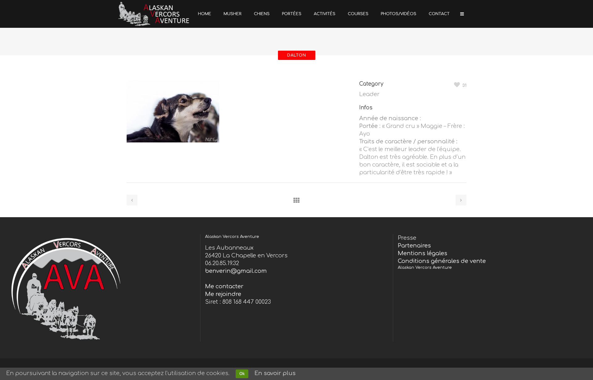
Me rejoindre (223, 294)
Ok (242, 373)
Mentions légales (422, 253)
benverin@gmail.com (236, 271)
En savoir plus (275, 373)
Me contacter (224, 286)
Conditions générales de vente (442, 261)
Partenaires (414, 246)
